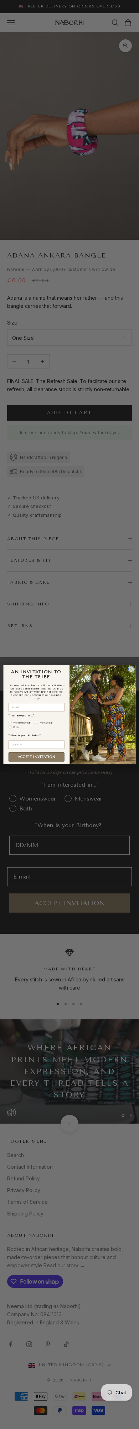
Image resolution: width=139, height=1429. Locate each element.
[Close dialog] (131, 669)
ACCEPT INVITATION (36, 757)
